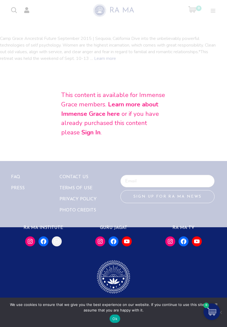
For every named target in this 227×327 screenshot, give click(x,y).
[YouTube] (127, 241)
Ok (114, 318)
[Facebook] (43, 241)
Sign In (90, 132)
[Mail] (57, 241)
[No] (220, 312)
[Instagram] (30, 241)
